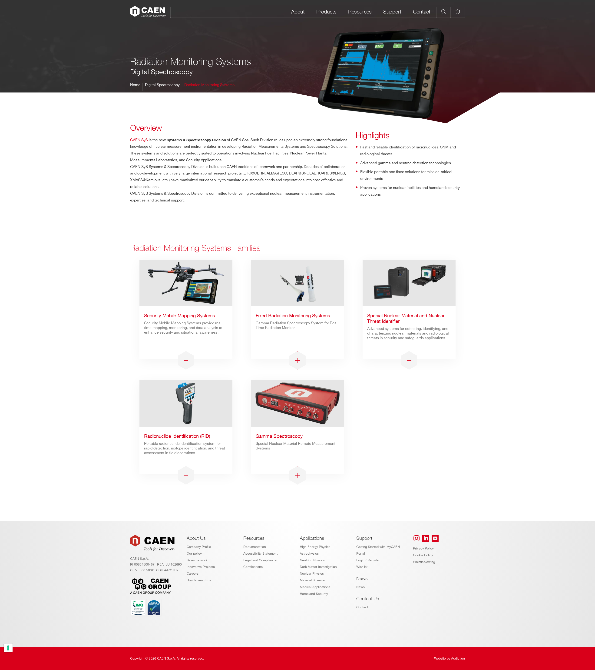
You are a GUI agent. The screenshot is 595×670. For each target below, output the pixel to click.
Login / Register (368, 560)
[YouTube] (435, 538)
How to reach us (199, 580)
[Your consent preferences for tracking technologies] (8, 647)
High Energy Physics (315, 546)
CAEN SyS (139, 140)
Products (326, 12)
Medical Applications (315, 587)
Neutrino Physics (312, 560)
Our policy (194, 553)
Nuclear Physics (312, 573)
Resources (360, 12)
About (298, 12)
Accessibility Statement (260, 553)
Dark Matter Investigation (318, 566)
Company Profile (199, 546)
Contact (421, 12)
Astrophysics (309, 553)
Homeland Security (314, 593)
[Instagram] (416, 538)
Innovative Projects (201, 566)
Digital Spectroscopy (162, 85)
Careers (192, 573)
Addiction (458, 658)
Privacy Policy (423, 548)
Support (392, 12)
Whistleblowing (424, 561)
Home (135, 85)
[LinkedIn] (425, 538)
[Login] (457, 11)
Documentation (254, 546)
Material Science (312, 580)
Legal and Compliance (260, 560)
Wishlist (361, 566)
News (360, 587)
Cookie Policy (423, 555)
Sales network (197, 560)
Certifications (253, 566)
